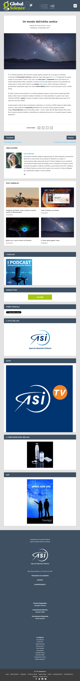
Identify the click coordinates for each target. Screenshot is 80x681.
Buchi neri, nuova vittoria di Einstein (18, 240)
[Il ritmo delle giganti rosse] (57, 227)
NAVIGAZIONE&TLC (57, 674)
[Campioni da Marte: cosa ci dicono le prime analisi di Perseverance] (22, 197)
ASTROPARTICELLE (68, 674)
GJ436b (42, 82)
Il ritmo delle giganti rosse (50, 240)
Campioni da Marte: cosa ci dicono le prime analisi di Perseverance (21, 211)
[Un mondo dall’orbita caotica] (40, 51)
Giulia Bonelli (41, 25)
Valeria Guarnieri (40, 618)
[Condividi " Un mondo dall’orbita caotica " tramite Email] (47, 128)
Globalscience (42, 671)
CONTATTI (40, 580)
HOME (7, 674)
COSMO (50, 674)
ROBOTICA (35, 676)
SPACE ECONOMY (14, 674)
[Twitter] (39, 679)
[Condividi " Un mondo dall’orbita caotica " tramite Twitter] (43, 128)
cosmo (49, 25)
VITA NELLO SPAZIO (32, 674)
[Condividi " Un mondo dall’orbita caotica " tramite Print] (51, 128)
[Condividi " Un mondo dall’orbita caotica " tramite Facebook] (39, 128)
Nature (54, 77)
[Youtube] (45, 679)
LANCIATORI (23, 674)
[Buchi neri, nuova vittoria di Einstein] (22, 227)
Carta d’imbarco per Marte (50, 210)
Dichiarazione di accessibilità (40, 576)
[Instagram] (42, 679)
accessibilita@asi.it (40, 584)
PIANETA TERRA (42, 674)
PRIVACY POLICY (43, 676)
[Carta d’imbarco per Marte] (57, 197)
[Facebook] (36, 679)
